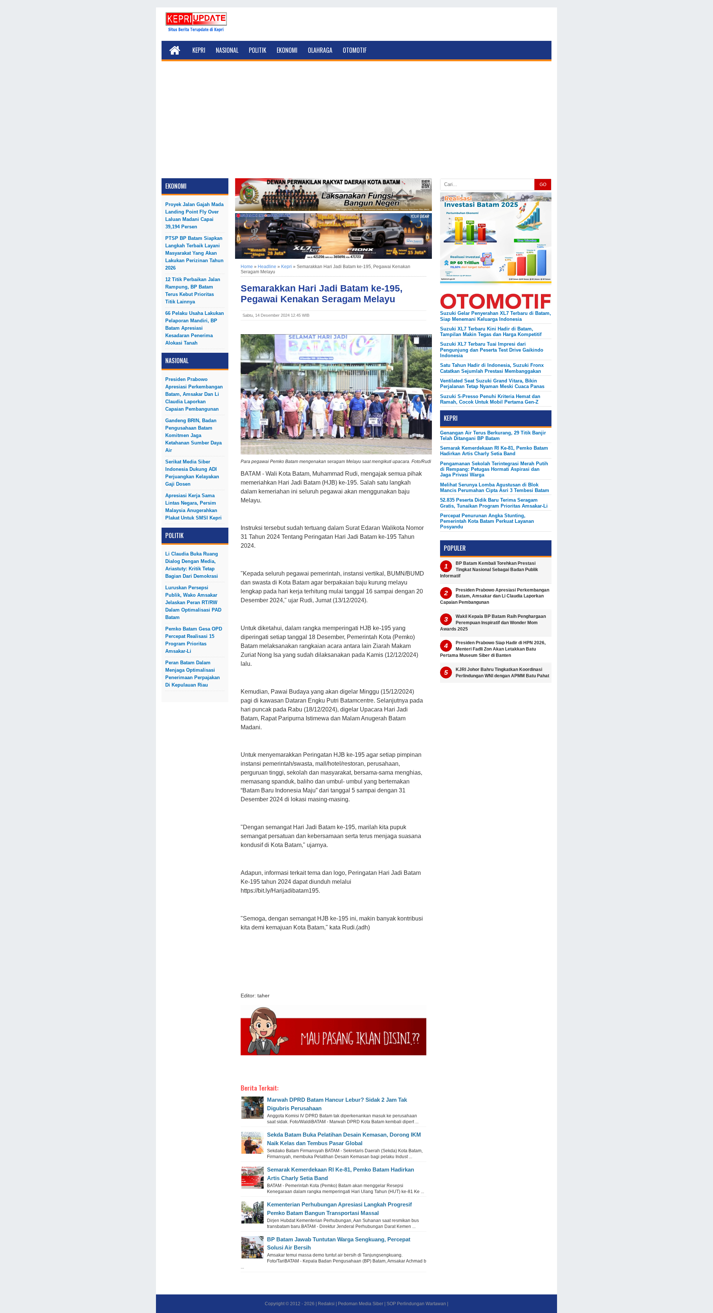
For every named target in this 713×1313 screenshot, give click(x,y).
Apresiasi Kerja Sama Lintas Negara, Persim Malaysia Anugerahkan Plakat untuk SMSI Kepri (193, 507)
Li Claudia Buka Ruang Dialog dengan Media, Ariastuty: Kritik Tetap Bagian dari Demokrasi (191, 565)
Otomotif (355, 50)
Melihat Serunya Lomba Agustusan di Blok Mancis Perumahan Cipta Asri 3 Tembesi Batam (494, 487)
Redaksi (326, 1303)
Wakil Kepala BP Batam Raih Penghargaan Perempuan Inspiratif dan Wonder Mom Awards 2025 (493, 623)
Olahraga (320, 50)
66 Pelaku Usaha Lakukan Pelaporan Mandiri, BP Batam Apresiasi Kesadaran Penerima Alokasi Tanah (194, 328)
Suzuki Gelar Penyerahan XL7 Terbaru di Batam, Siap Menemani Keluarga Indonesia (495, 316)
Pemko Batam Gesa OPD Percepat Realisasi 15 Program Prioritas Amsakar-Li (193, 640)
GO (543, 184)
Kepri (198, 50)
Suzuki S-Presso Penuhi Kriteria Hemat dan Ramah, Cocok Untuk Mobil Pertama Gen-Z (490, 399)
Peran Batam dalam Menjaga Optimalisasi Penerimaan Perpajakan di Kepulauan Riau (192, 674)
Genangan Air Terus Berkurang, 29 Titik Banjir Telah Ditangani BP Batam (493, 435)
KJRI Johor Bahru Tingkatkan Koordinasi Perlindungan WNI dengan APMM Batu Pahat (502, 672)
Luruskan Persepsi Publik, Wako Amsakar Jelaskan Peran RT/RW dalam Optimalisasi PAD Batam (193, 602)
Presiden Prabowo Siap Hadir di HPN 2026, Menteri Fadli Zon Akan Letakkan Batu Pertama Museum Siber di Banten (493, 649)
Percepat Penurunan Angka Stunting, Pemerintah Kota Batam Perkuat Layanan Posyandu (487, 521)
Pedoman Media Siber (360, 1303)
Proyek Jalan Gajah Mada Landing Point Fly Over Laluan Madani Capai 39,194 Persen (194, 215)
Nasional (227, 50)
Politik (257, 50)
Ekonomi (287, 50)
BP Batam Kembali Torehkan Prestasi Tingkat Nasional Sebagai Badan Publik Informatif (489, 570)
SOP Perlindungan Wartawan (416, 1303)
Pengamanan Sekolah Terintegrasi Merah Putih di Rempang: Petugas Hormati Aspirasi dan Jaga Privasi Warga (494, 469)
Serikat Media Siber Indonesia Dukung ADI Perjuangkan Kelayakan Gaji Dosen (192, 473)
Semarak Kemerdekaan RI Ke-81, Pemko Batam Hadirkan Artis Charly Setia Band (494, 450)
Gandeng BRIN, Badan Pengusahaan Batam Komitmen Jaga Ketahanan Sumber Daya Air (193, 435)
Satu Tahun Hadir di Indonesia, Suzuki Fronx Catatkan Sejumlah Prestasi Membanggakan (492, 368)
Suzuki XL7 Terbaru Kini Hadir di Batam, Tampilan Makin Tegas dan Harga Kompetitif (490, 331)
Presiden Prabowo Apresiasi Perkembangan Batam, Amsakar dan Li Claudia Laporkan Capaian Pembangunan (194, 394)
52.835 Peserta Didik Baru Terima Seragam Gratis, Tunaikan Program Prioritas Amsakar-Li (494, 502)
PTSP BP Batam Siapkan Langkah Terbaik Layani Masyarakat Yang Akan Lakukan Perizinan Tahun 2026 (194, 253)
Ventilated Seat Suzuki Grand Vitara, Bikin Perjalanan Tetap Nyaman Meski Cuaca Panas (492, 383)
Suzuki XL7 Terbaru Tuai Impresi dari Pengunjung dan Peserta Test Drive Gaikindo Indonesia (491, 349)
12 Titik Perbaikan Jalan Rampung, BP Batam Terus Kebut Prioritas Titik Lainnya (192, 290)
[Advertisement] (356, 123)
